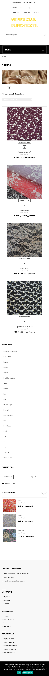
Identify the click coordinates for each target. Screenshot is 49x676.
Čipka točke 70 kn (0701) (24, 327)
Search (44, 40)
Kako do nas (8, 626)
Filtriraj (8, 477)
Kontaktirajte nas (9, 653)
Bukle (19, 501)
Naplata (36, 13)
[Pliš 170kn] (9, 535)
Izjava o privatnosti (10, 646)
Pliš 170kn (21, 531)
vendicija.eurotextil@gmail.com (27, 8)
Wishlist (6, 604)
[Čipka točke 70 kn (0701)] (24, 298)
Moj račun (7, 597)
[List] (9, 88)
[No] (46, 669)
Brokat (20, 516)
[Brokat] (9, 520)
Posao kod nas (9, 619)
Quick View (24, 147)
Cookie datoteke (9, 642)
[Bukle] (9, 505)
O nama (6, 616)
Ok (19, 673)
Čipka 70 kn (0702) (24, 152)
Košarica (27, 13)
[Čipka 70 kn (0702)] (24, 123)
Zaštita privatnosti (10, 649)
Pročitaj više (24, 200)
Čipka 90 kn (24, 269)
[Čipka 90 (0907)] (24, 182)
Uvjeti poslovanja (9, 639)
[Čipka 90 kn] (24, 240)
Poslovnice (7, 623)
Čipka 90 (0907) (24, 210)
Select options (24, 142)
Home (4, 57)
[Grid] (4, 88)
